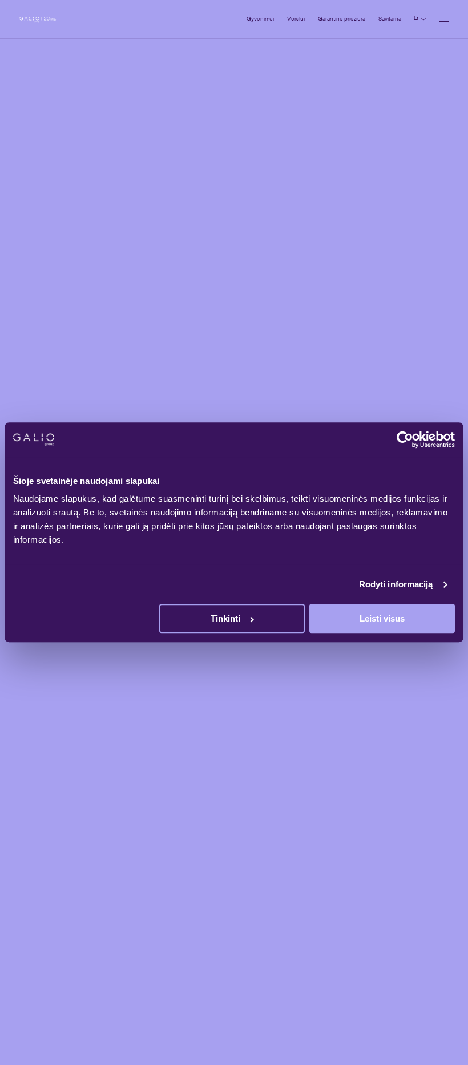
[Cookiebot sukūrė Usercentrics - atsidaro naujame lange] (405, 439)
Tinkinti (225, 619)
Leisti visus (382, 619)
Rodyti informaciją (396, 584)
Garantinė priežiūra (341, 19)
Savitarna (389, 19)
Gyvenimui (260, 19)
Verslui (296, 19)
